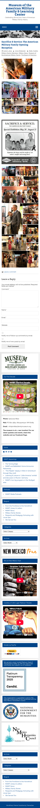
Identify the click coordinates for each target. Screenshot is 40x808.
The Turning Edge (11, 464)
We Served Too (10, 520)
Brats (31, 51)
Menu (4, 27)
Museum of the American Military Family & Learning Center (20, 9)
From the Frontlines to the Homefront (18, 506)
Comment (6, 289)
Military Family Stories (13, 513)
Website (4, 325)
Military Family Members (10, 53)
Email (4, 317)
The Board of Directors (28, 55)
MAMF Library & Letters (13, 508)
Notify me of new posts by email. (13, 341)
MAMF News (9, 511)
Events (35, 51)
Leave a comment (10, 272)
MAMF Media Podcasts (13, 494)
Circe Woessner (20, 51)
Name (4, 310)
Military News (23, 53)
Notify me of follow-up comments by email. (17, 335)
